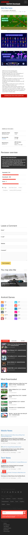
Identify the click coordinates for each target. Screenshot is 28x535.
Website (3, 243)
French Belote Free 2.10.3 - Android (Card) (17, 396)
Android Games (7, 528)
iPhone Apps (7, 531)
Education (20, 498)
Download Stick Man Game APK (14, 95)
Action (20, 187)
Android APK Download (15, 190)
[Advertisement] (14, 112)
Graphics (22, 501)
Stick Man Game (6, 8)
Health (3, 504)
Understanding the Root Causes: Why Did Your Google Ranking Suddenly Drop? (12, 450)
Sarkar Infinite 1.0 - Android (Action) (16, 362)
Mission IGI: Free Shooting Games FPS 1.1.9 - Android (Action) (16, 345)
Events (12, 501)
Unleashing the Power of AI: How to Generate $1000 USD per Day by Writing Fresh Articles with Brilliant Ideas (13, 440)
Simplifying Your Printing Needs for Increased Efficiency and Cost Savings (12, 466)
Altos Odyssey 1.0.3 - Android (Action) (16, 350)
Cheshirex (14, 11)
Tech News (6, 457)
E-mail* (2, 236)
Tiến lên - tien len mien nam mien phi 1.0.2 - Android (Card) (18, 414)
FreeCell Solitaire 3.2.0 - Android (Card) (17, 402)
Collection (8, 498)
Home (8, 504)
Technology (13, 443)
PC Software (7, 524)
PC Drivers (6, 529)
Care (3, 498)
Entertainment (5, 501)
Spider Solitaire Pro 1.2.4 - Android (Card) (17, 390)
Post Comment (6, 263)
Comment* (3, 250)
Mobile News (6, 430)
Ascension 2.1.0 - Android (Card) (17, 407)
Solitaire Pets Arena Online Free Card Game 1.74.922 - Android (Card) (18, 384)
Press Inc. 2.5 (5, 283)
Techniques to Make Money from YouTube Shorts (13, 476)
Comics (14, 498)
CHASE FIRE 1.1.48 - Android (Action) (16, 368)
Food (16, 501)
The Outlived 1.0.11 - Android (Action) (16, 356)
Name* (2, 230)
